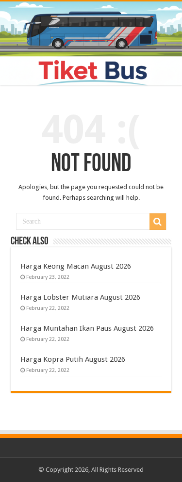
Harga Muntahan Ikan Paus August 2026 (87, 328)
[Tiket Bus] (91, 43)
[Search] (157, 221)
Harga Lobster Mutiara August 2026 (80, 297)
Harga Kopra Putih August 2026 (72, 359)
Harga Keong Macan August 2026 (75, 266)
